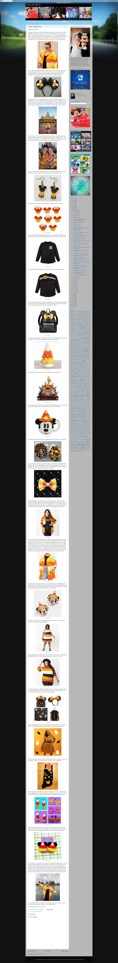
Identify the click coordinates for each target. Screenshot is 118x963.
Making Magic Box (78, 392)
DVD (74, 356)
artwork (79, 319)
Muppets (82, 398)
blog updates (76, 324)
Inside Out (78, 383)
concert (72, 338)
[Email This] (47, 909)
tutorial (80, 438)
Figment (72, 363)
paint (74, 406)
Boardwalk (72, 326)
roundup (88, 418)
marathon (88, 392)
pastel (81, 408)
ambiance (88, 315)
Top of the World (83, 435)
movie (75, 398)
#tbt (71, 311)
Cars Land (82, 330)
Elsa (71, 357)
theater (84, 432)
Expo (81, 359)
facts (71, 361)
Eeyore (88, 356)
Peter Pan (88, 408)
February (75, 289)
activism (79, 314)
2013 (73, 306)
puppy (75, 416)
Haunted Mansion (74, 377)
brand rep (85, 326)
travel (86, 436)
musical (72, 400)
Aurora (85, 319)
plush (78, 411)
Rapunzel (84, 417)
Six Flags (78, 424)
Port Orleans (77, 413)
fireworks (76, 363)
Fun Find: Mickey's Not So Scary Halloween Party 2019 (80, 220)
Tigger (84, 433)
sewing (74, 423)
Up (83, 439)
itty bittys (88, 384)
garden (76, 368)
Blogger (82, 959)
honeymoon (76, 380)
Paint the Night (78, 406)
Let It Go (88, 387)
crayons (85, 339)
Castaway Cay (87, 330)
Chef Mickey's (73, 333)
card (79, 330)
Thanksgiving (80, 432)
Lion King (75, 388)
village (72, 442)
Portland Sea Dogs (85, 413)
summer (72, 431)
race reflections (87, 416)
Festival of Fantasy (78, 362)
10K (78, 311)
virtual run (83, 442)
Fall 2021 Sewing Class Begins (79, 265)
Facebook (88, 359)
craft (82, 339)
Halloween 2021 (76, 215)
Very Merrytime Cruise (82, 441)
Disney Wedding (83, 349)
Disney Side (78, 347)
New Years (77, 401)
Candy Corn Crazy (77, 217)
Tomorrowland (73, 435)
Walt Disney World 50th (76, 446)
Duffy (72, 356)
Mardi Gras (73, 394)
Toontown (77, 435)
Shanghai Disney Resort (81, 423)
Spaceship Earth (76, 428)
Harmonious (83, 376)
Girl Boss (78, 369)
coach (74, 336)
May (74, 284)
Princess (73, 414)
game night (73, 368)
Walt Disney (74, 444)
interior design (84, 383)
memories (87, 394)
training (83, 436)
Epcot (72, 359)
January (75, 291)
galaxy (89, 366)
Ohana (78, 402)
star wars (74, 430)
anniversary (87, 318)
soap (85, 427)
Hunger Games (86, 380)
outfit (72, 406)
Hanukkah (88, 374)
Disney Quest (87, 346)
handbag (78, 374)
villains (75, 442)
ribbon (85, 418)
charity (88, 331)
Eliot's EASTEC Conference (79, 239)
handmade (82, 374)
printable (84, 414)
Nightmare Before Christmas (85, 401)
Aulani (83, 319)
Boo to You (76, 326)
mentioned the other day (35, 136)
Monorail (79, 397)
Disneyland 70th (82, 352)
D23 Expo (78, 340)
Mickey (82, 396)
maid (76, 391)
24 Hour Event (82, 311)
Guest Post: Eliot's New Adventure (80, 243)
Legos (84, 387)
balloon (72, 322)
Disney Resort (73, 347)
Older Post (64, 951)
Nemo (87, 400)
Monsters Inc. (84, 397)
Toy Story (76, 436)
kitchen (78, 387)
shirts (72, 424)
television (75, 432)
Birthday (79, 323)
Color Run (78, 336)
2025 (73, 202)
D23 (75, 340)
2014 (73, 304)
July (74, 280)
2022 (73, 207)
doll (83, 354)
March (74, 287)
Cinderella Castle (86, 335)
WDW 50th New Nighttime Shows (80, 270)
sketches (82, 424)
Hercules (85, 377)
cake (78, 328)
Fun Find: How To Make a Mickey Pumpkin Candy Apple (80, 258)
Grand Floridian (87, 370)
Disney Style (76, 349)
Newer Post (31, 951)
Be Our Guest (82, 322)
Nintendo (72, 402)
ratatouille (88, 417)
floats (89, 363)
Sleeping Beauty (87, 424)
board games (87, 324)
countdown (77, 339)
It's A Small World (82, 384)
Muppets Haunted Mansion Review (80, 253)
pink (84, 409)
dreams (86, 355)
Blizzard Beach (85, 323)
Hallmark (81, 373)
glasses (76, 370)
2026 (73, 200)
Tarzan (72, 432)
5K (71, 312)
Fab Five (84, 359)
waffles (87, 442)
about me (87, 312)
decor (74, 342)
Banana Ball (76, 322)
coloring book (83, 336)
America (73, 317)
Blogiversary (81, 324)
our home (88, 405)
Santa (89, 420)
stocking (88, 430)
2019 (73, 295)
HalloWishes (73, 374)
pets (71, 409)
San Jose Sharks (82, 420)
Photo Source (47, 581)
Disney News (77, 346)
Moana (76, 397)
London (78, 390)
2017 (73, 299)
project (88, 414)
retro (79, 418)
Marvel (78, 394)
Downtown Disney (80, 355)
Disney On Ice (82, 346)
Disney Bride (73, 343)
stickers (82, 430)
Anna (83, 318)
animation (79, 318)
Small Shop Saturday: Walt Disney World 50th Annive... (80, 272)
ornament (83, 405)
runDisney (74, 420)
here (61, 540)
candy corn (33, 911)
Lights (72, 388)
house (81, 380)
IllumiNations (75, 382)
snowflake (78, 427)
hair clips (88, 372)
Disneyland (86, 350)
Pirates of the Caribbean (77, 410)
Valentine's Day (74, 441)
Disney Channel (87, 343)
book (80, 326)
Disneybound (79, 350)
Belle (76, 323)
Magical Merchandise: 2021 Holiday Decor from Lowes (80, 255)
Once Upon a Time (74, 403)
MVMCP (75, 400)
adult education (86, 314)
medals (82, 394)
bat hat (79, 322)
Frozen (80, 366)
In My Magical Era (87, 382)
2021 (73, 209)
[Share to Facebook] (51, 909)
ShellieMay (88, 423)
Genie (83, 368)
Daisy (81, 340)
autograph (88, 319)
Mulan (79, 398)
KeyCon (88, 386)
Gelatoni (80, 368)
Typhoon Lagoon (86, 438)
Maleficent (83, 392)
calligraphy (77, 329)
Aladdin (84, 315)
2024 (73, 203)
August (74, 278)
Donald (85, 354)
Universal (80, 439)
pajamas (86, 406)
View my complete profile (81, 95)
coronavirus (86, 338)
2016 (73, 301)
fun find (84, 366)
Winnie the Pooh (77, 448)
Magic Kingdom (86, 390)
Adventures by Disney (75, 315)
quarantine (81, 416)
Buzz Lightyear (74, 328)
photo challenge (76, 409)
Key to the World (81, 386)
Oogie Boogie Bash (74, 405)
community (88, 336)
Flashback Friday (83, 363)
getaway (88, 368)
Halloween (39, 911)
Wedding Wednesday (80, 447)
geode (86, 368)
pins (86, 409)
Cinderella (79, 335)
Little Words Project (87, 388)
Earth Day (81, 356)
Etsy (75, 359)
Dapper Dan (85, 340)
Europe (78, 359)
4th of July (87, 311)
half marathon (75, 373)
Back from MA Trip (77, 226)
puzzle (78, 416)
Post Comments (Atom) (39, 954)
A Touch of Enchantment (78, 312)
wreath (78, 451)
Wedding (83, 446)
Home (48, 951)
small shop (82, 425)
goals (79, 370)
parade (73, 408)
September (75, 277)
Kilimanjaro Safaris (74, 387)
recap (72, 418)
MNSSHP (73, 397)
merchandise (75, 396)
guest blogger (81, 372)
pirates (89, 409)
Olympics (88, 402)
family (83, 361)
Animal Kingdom (84, 317)
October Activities (76, 230)
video (88, 441)
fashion (72, 362)
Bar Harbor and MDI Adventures (80, 237)
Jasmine (72, 386)
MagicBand (73, 391)
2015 (73, 302)
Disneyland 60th (75, 352)
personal (84, 408)
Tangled (88, 431)
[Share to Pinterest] (52, 909)
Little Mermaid (80, 388)
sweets (84, 431)
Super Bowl (77, 431)
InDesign (73, 383)
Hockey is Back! (76, 245)
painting (83, 406)
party (78, 408)
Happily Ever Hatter (75, 376)
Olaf (81, 402)
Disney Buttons (80, 343)
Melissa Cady (80, 93)
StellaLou (79, 430)
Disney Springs (84, 347)
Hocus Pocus (76, 379)
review (82, 418)
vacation (87, 439)
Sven (82, 431)
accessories (73, 314)
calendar (82, 328)
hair (85, 372)
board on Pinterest (48, 33)
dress (89, 355)
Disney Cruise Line (76, 344)
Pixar (84, 410)
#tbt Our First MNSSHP (78, 222)
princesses (78, 414)
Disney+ (74, 350)
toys (80, 436)
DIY (81, 354)
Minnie (88, 396)
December (75, 210)
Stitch (86, 430)
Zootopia (82, 451)
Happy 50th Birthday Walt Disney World (81, 274)
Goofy (82, 370)
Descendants (79, 342)
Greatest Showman (74, 372)
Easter (85, 356)
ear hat (77, 356)
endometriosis (83, 357)
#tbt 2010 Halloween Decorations (80, 235)
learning (81, 387)
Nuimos (75, 402)
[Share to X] (49, 909)
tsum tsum (76, 438)
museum (85, 398)
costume (72, 339)
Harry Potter (87, 376)
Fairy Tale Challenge (77, 361)
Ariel (72, 319)
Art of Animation (75, 319)
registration (76, 418)
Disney (88, 342)
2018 (73, 297)
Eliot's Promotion (76, 224)
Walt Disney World (83, 444)
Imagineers (80, 382)
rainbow (72, 417)
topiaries (72, 436)
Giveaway (82, 369)
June (74, 282)
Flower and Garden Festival (77, 365)
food (85, 365)
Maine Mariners (87, 391)
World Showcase (74, 451)
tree (89, 436)
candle (85, 329)
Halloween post (59, 103)
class (72, 336)
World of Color (87, 449)
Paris (76, 408)
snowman (82, 427)
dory (75, 355)
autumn (72, 320)
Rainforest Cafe (78, 417)
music (89, 398)
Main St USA (80, 391)
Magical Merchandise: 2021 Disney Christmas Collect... (80, 228)
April (74, 286)
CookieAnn (80, 338)
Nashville (83, 400)
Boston (82, 326)
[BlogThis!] (48, 909)
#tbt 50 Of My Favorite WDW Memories (81, 260)
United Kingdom (74, 439)
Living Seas (73, 390)
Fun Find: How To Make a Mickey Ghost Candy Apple (80, 233)
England (88, 357)
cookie (76, 338)
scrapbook (85, 421)
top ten (88, 435)
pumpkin (72, 416)
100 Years (75, 311)
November (75, 212)
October (75, 214)
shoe (74, 424)
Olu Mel (84, 402)
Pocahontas (84, 411)
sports (81, 428)
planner (75, 411)
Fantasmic (88, 361)
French (77, 366)
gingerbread (73, 369)
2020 (73, 293)
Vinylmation (78, 442)
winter (83, 448)
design (84, 342)
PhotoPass (82, 409)
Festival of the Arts (86, 362)
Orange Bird (80, 405)
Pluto (81, 411)
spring (84, 428)
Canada (81, 329)
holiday (82, 379)
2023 (73, 205)
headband (81, 377)
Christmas (86, 333)
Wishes (75, 449)
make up (72, 392)
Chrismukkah (79, 333)
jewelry (75, 386)
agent (80, 315)
